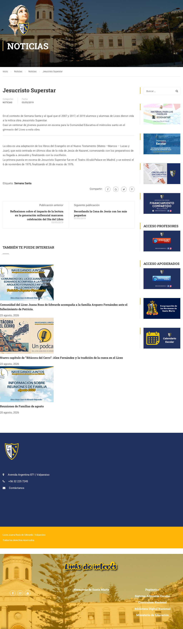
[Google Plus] (115, 189)
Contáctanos (16, 488)
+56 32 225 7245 (18, 481)
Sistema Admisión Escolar (152, 596)
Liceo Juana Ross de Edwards (18, 534)
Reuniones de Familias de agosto (22, 406)
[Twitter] (124, 189)
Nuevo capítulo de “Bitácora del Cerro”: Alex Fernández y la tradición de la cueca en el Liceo (61, 357)
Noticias (7, 102)
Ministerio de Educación (152, 615)
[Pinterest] (132, 189)
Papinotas (152, 589)
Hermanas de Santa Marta (91, 589)
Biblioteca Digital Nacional (152, 609)
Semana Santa (22, 183)
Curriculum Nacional (152, 602)
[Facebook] (107, 189)
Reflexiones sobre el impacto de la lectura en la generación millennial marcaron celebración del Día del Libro (36, 215)
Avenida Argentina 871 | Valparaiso (29, 474)
